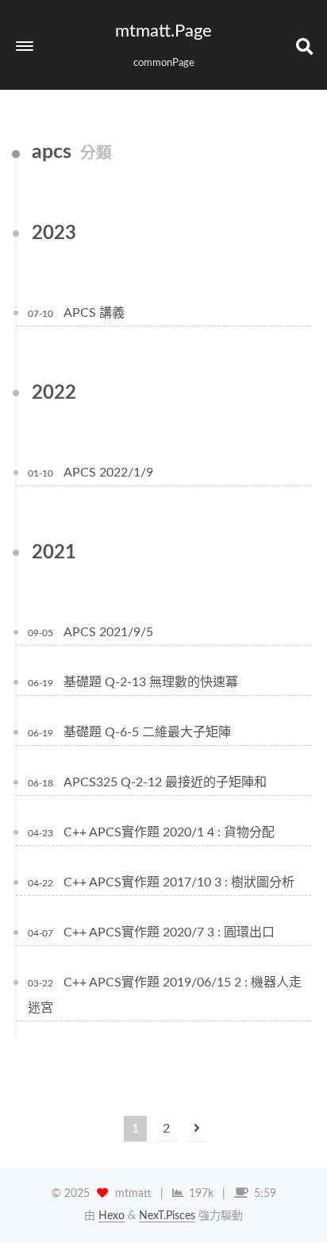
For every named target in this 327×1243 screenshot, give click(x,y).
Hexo (111, 1216)
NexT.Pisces (167, 1216)
